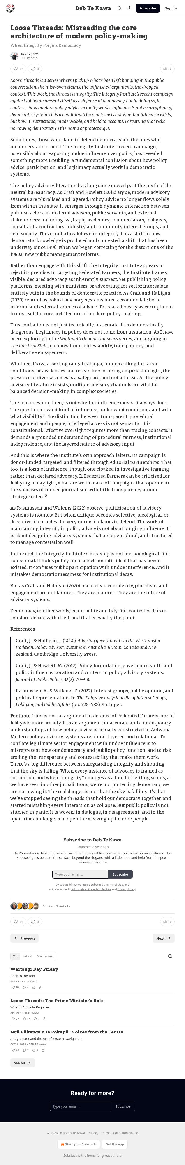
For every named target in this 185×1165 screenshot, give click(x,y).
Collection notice (125, 1133)
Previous (27, 938)
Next (160, 938)
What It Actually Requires (29, 1007)
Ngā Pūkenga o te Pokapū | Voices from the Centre (66, 1032)
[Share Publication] (129, 8)
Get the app (115, 1144)
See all (19, 1063)
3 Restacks (63, 906)
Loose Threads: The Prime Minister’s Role (57, 1000)
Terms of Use (114, 885)
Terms (105, 1133)
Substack (70, 1155)
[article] (92, 978)
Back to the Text (22, 975)
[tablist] (33, 956)
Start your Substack (80, 1144)
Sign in (171, 8)
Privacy (93, 1133)
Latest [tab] (27, 956)
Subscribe (147, 8)
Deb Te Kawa (29, 53)
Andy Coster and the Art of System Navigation (46, 1038)
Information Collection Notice (91, 889)
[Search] (119, 8)
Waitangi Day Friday (34, 969)
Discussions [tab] (45, 956)
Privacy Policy (127, 889)
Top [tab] (15, 956)
